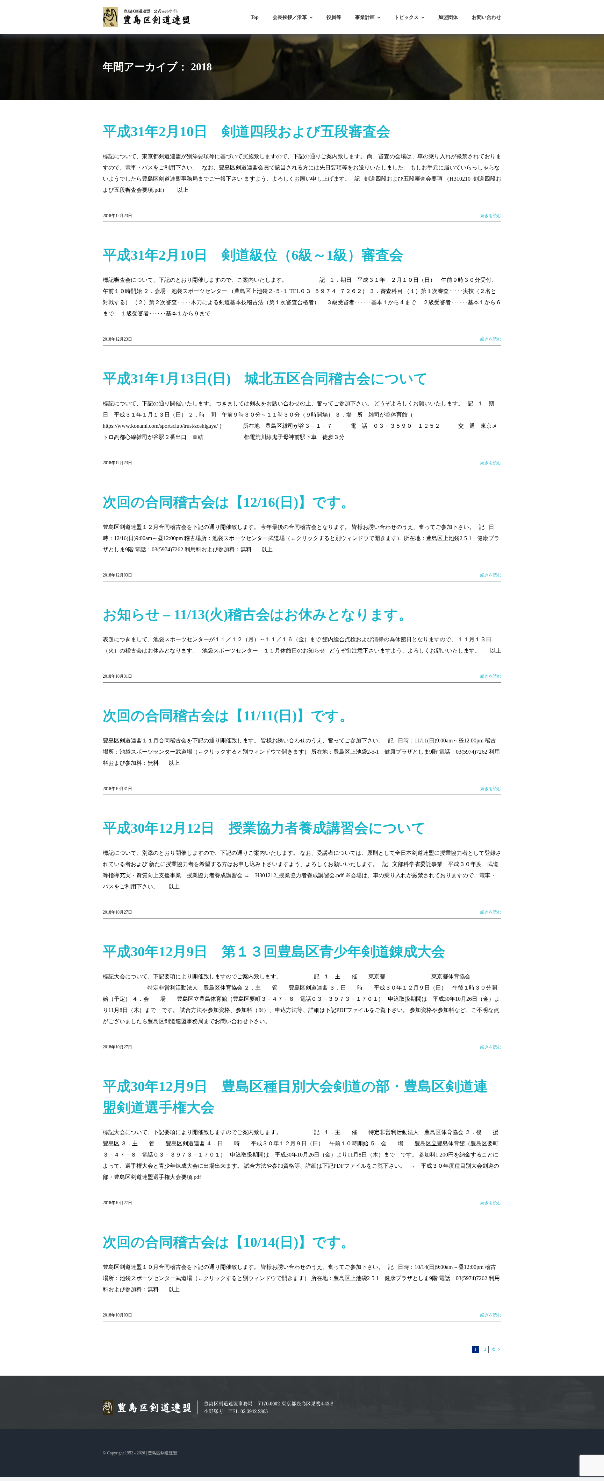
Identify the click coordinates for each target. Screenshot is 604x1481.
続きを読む (490, 215)
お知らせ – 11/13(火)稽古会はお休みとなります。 (257, 614)
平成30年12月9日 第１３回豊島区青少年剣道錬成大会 (274, 951)
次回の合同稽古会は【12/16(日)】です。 (229, 502)
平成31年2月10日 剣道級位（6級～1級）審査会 (253, 255)
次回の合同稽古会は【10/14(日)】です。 (229, 1242)
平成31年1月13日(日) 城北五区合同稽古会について (265, 378)
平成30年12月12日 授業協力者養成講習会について (264, 828)
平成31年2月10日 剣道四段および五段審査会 (246, 131)
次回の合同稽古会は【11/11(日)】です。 (228, 716)
